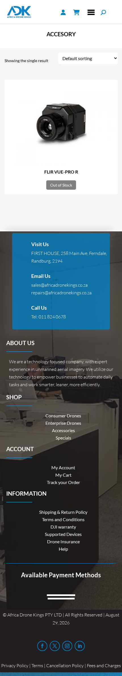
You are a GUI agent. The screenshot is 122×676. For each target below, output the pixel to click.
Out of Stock (61, 185)
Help (63, 549)
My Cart (63, 475)
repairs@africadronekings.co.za (61, 292)
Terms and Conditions (63, 519)
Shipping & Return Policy (63, 512)
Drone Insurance (63, 541)
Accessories (63, 430)
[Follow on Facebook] (42, 646)
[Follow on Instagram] (67, 646)
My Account (63, 467)
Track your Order (63, 482)
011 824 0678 (52, 317)
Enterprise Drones (63, 423)
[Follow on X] (55, 646)
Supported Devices (63, 534)
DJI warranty (63, 526)
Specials (63, 437)
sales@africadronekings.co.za (59, 285)
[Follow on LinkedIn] (80, 646)
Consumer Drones (63, 415)
